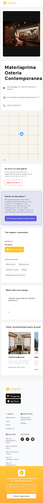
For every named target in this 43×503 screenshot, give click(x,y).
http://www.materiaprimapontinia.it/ (22, 97)
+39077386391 (13, 105)
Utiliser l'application (21, 496)
